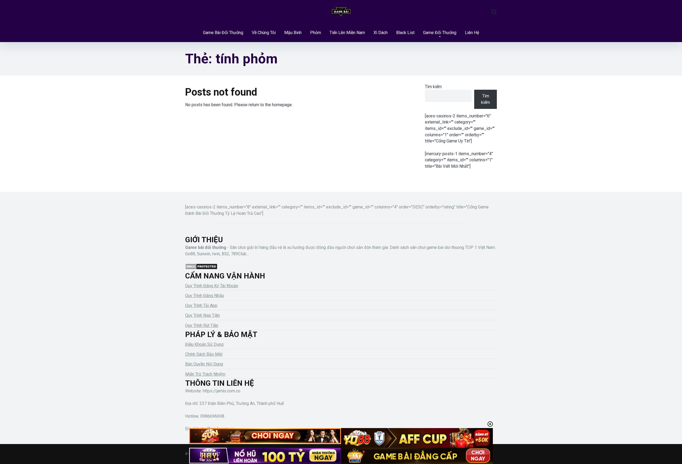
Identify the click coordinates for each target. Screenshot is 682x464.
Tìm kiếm (433, 86)
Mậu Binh (293, 32)
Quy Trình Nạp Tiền (202, 315)
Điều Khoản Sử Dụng (204, 344)
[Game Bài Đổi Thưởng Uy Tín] (341, 12)
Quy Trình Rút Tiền (201, 325)
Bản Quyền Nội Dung (204, 364)
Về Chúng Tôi (264, 32)
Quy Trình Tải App (201, 305)
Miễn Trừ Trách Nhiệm (205, 374)
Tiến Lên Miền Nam (347, 32)
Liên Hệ (472, 32)
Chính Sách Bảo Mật (203, 354)
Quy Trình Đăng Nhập (204, 295)
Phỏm (315, 32)
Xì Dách (381, 32)
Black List (405, 32)
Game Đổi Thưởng (439, 32)
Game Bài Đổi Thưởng (223, 32)
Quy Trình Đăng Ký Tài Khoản (211, 285)
